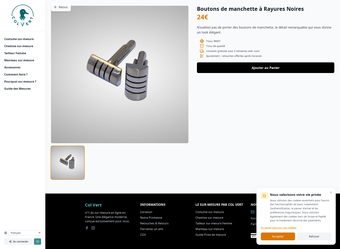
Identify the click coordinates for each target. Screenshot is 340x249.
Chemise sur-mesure (18, 46)
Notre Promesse (151, 218)
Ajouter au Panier (266, 68)
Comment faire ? (16, 74)
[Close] (331, 192)
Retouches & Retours (154, 223)
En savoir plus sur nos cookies (278, 227)
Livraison (146, 212)
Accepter (278, 236)
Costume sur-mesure (19, 39)
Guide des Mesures (17, 89)
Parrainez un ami (151, 229)
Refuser (314, 236)
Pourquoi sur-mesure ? (20, 81)
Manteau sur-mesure (19, 60)
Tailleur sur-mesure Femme (214, 223)
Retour (63, 7)
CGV (143, 235)
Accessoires (12, 67)
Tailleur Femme (15, 53)
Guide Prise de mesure (211, 235)
